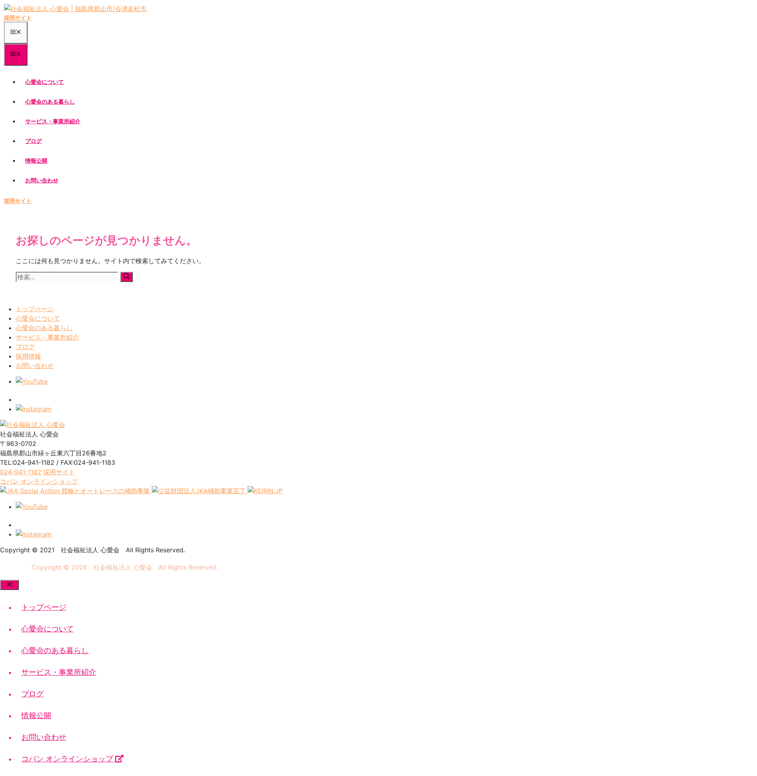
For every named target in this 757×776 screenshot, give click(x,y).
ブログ (33, 140)
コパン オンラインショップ (68, 758)
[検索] (126, 277)
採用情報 (28, 356)
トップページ (35, 309)
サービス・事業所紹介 (52, 121)
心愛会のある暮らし (50, 101)
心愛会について (44, 81)
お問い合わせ (41, 180)
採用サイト (18, 17)
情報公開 (36, 160)
